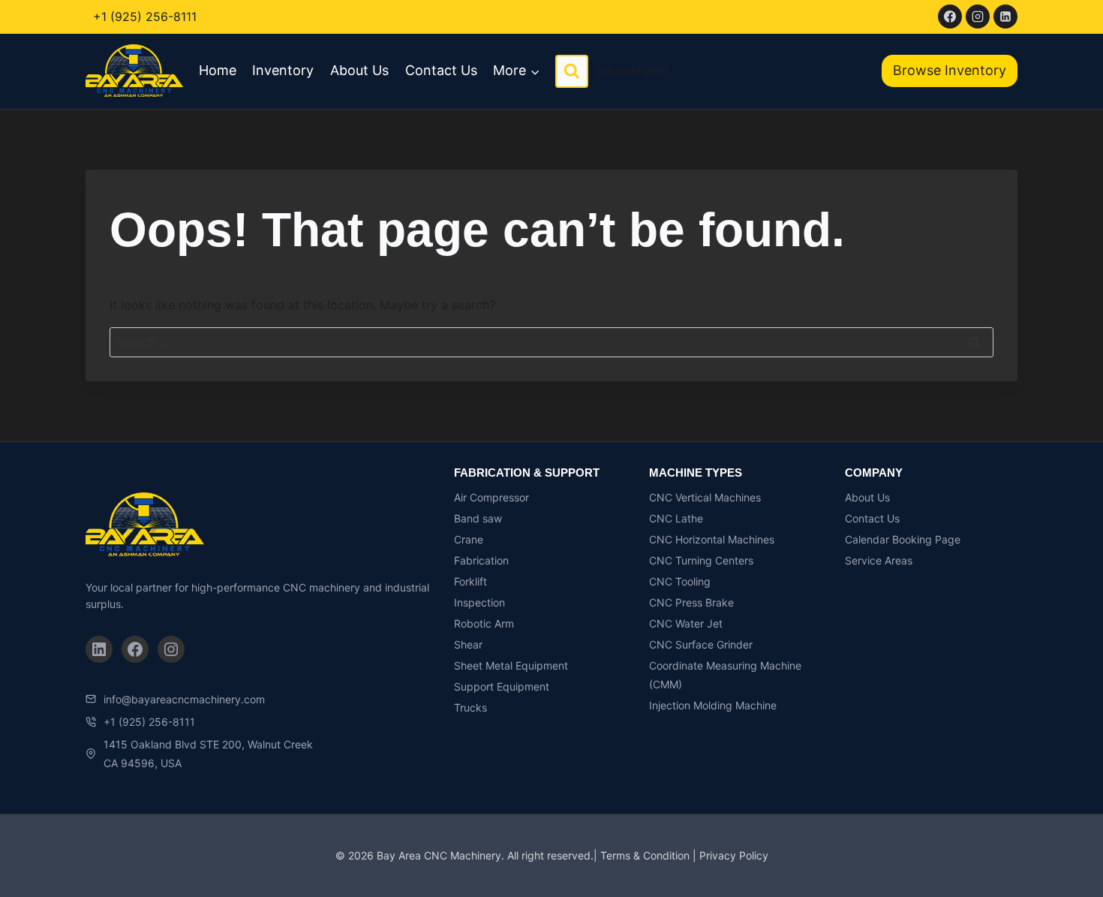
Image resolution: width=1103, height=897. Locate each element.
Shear (468, 644)
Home (217, 70)
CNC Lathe (676, 518)
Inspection (479, 602)
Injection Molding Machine (713, 705)
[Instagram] (978, 17)
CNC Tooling (680, 581)
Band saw (478, 518)
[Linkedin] (1005, 17)
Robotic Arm (484, 623)
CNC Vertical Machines (705, 497)
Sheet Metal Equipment (511, 665)
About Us (359, 70)
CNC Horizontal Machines (711, 539)
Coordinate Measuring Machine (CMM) (725, 675)
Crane (468, 539)
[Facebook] (950, 17)
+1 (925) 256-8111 (145, 16)
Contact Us (441, 70)
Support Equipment (501, 686)
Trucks (470, 707)
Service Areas (878, 560)
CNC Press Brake (691, 602)
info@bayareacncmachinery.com (184, 699)
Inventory (283, 70)
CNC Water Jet (686, 623)
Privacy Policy (733, 855)
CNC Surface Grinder (701, 644)
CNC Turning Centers (701, 560)
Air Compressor (491, 497)
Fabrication (481, 560)
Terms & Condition (645, 855)
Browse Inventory (949, 70)
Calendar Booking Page (902, 539)
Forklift (470, 581)
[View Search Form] (571, 71)
